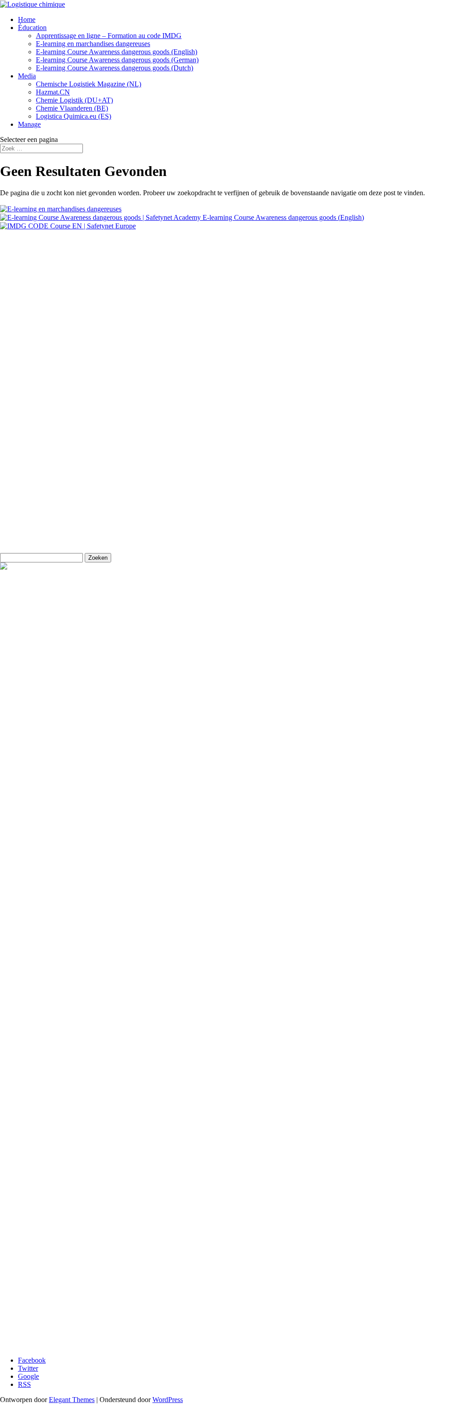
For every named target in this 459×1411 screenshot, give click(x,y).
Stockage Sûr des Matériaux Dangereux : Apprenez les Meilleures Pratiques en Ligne (138, 1273)
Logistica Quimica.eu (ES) (73, 116)
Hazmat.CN (53, 92)
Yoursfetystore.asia (26, 465)
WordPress (167, 1399)
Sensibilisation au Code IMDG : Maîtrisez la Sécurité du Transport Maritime (125, 1330)
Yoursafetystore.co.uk (30, 481)
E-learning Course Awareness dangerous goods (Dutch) (114, 68)
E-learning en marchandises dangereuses (93, 43)
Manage (29, 124)
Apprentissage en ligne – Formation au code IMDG (109, 35)
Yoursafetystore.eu (26, 450)
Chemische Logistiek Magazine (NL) (88, 84)
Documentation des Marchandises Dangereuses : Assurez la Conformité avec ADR (135, 1289)
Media (27, 76)
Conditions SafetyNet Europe (41, 377)
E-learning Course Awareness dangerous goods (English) (116, 52)
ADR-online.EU (23, 420)
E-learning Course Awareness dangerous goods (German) (117, 60)
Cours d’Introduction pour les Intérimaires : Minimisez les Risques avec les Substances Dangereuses (159, 1281)
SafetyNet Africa (24, 435)
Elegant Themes (72, 1399)
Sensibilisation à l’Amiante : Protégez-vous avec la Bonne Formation (115, 1321)
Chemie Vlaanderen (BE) (72, 108)
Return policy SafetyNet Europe (45, 331)
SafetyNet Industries (28, 511)
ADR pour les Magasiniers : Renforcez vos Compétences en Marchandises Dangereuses (142, 1305)
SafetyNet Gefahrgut (29, 526)
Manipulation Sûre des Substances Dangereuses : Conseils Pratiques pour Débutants (136, 1313)
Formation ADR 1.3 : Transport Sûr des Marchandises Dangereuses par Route (128, 1338)
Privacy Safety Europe (37, 346)
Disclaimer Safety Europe (41, 361)
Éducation (32, 27)
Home (26, 19)
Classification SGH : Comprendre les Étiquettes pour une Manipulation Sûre (126, 1297)
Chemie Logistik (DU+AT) (74, 100)
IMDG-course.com (27, 496)
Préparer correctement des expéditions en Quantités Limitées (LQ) (111, 1265)
